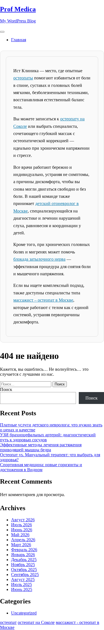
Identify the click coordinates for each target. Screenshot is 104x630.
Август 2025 (23, 579)
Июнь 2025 (21, 589)
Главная (18, 39)
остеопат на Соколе (36, 622)
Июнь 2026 (21, 529)
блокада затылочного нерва (39, 259)
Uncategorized (24, 613)
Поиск (6, 389)
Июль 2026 (21, 524)
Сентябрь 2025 (25, 574)
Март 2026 (21, 544)
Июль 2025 (21, 584)
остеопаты (23, 78)
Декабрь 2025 (24, 559)
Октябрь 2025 (24, 569)
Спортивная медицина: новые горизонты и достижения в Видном (41, 467)
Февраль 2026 (24, 549)
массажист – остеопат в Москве (43, 300)
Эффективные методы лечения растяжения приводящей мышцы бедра (41, 447)
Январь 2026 (23, 554)
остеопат (8, 622)
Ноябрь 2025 (23, 564)
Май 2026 (20, 534)
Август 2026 (23, 519)
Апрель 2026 (23, 539)
